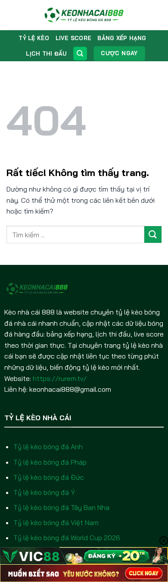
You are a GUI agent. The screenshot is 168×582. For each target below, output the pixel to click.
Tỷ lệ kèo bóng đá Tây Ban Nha (61, 507)
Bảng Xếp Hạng (121, 38)
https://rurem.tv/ (60, 378)
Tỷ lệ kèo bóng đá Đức (48, 477)
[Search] (80, 54)
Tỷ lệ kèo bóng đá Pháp (50, 462)
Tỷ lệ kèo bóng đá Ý (44, 492)
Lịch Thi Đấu (46, 53)
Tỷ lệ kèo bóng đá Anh (48, 446)
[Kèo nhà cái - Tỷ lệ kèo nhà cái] (84, 15)
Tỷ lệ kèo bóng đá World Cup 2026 (66, 537)
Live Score (74, 38)
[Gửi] (153, 234)
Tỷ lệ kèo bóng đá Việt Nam (56, 522)
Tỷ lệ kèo (34, 38)
